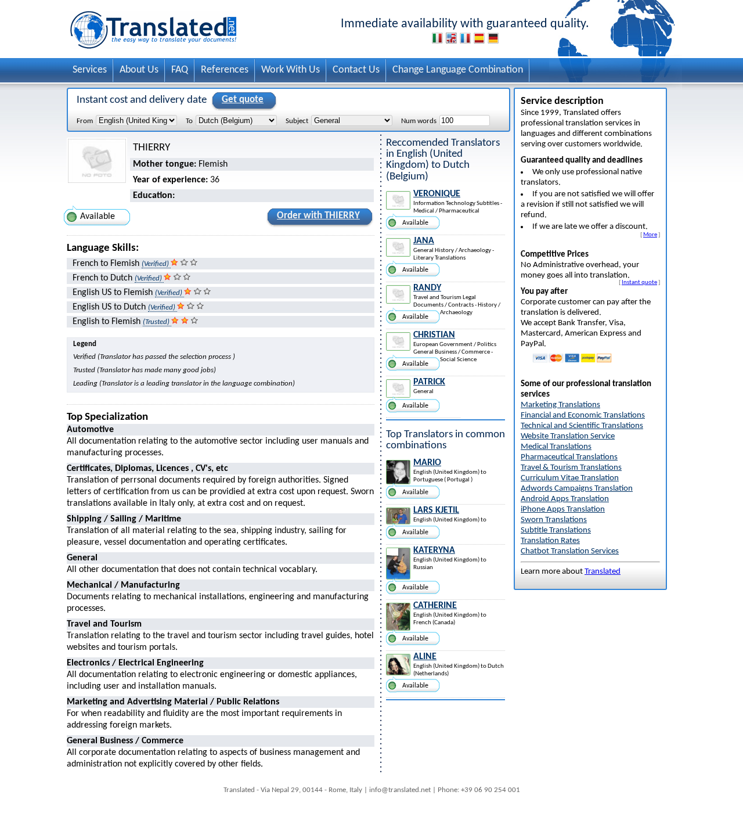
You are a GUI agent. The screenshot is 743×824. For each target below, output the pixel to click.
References (224, 70)
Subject (297, 121)
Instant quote (639, 282)
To (189, 121)
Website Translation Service (568, 436)
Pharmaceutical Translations (569, 457)
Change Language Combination (457, 70)
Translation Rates (550, 541)
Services (90, 70)
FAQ (179, 70)
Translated (603, 571)
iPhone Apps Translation (563, 509)
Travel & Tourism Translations (571, 467)
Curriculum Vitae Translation (570, 478)
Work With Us (290, 70)
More (650, 234)
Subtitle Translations (556, 530)
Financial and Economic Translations (583, 415)
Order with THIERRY (318, 216)
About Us (139, 70)
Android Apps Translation (565, 499)
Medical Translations (556, 446)
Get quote (243, 100)
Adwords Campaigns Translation (577, 488)
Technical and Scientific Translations (582, 426)
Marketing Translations (560, 405)
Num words (419, 121)
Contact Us (356, 70)
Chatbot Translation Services (570, 551)
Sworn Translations (554, 520)
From (85, 121)
